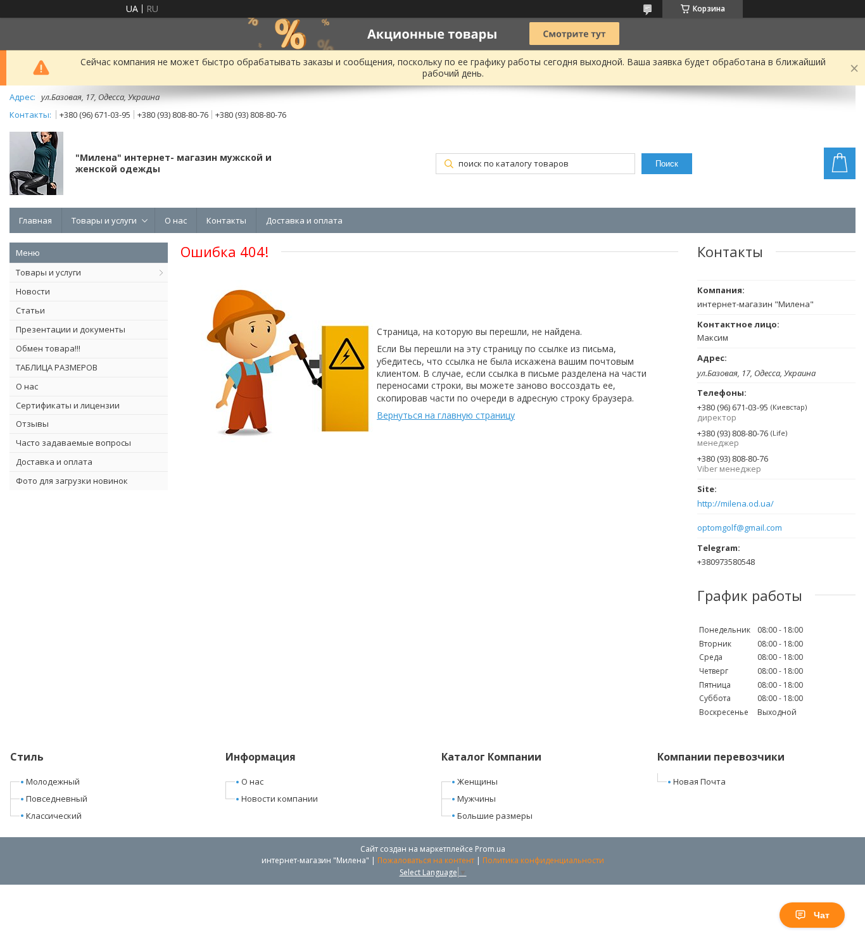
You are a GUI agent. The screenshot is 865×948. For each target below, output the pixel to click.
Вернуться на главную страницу (446, 415)
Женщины (477, 781)
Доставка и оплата (304, 220)
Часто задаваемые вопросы (73, 442)
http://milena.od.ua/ (735, 503)
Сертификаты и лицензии (68, 405)
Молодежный (53, 781)
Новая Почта (699, 781)
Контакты (226, 220)
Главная (35, 220)
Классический (54, 815)
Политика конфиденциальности (543, 860)
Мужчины (476, 798)
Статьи (30, 310)
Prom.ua (490, 849)
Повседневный (56, 798)
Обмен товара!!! (48, 348)
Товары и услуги (104, 220)
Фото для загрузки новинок (72, 480)
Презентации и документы (70, 329)
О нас (176, 220)
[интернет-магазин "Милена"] (36, 165)
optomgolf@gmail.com (739, 527)
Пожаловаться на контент (425, 860)
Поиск (666, 163)
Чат (822, 915)
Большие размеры (495, 815)
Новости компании (279, 798)
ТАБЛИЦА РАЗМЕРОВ (57, 367)
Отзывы (32, 423)
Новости (33, 291)
